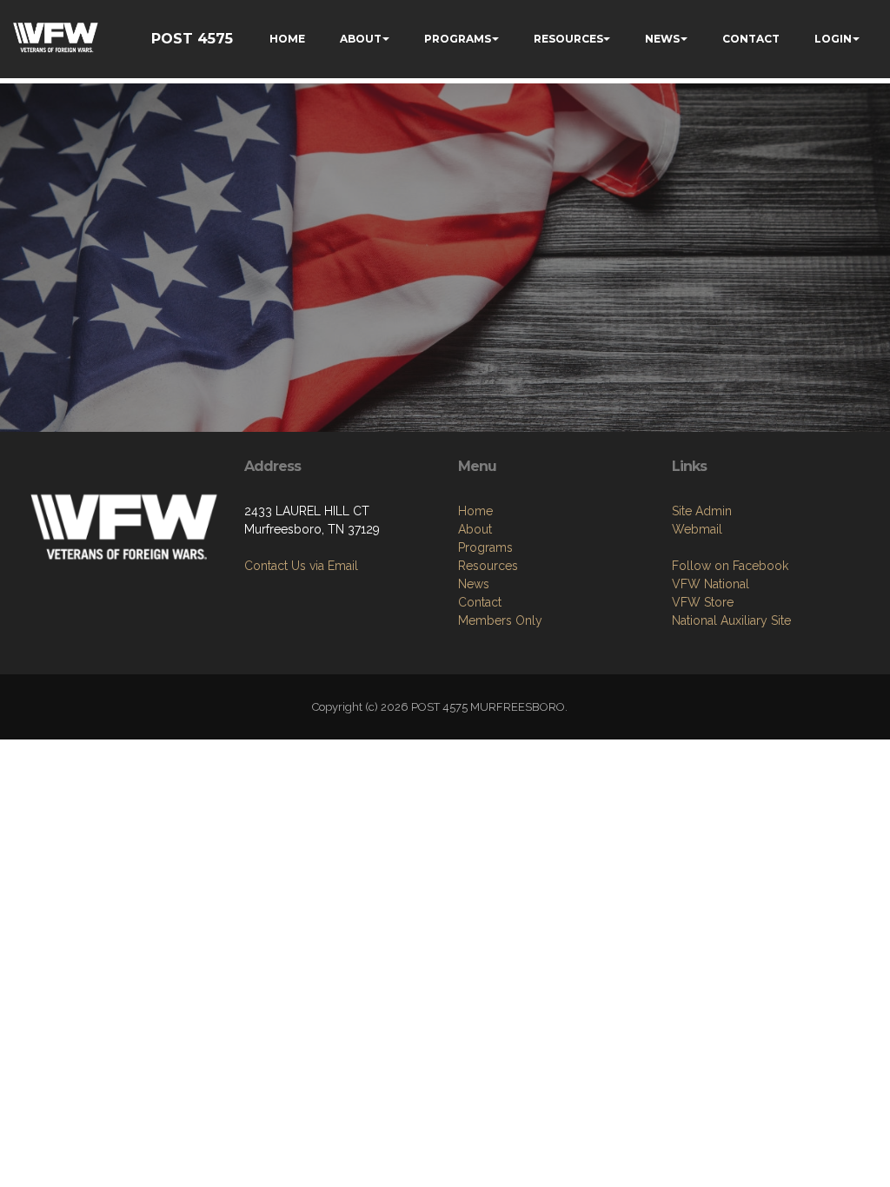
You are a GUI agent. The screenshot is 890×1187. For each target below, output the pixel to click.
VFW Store (703, 602)
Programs (485, 547)
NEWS (662, 38)
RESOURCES (568, 38)
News (473, 584)
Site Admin (702, 511)
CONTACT (751, 38)
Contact (479, 602)
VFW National (710, 584)
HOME (287, 38)
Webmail (697, 529)
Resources (488, 566)
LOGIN (833, 38)
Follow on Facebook (730, 566)
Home (475, 511)
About (475, 529)
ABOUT (361, 38)
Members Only (500, 620)
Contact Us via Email (301, 566)
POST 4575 (192, 38)
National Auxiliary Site (731, 620)
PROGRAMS (457, 38)
